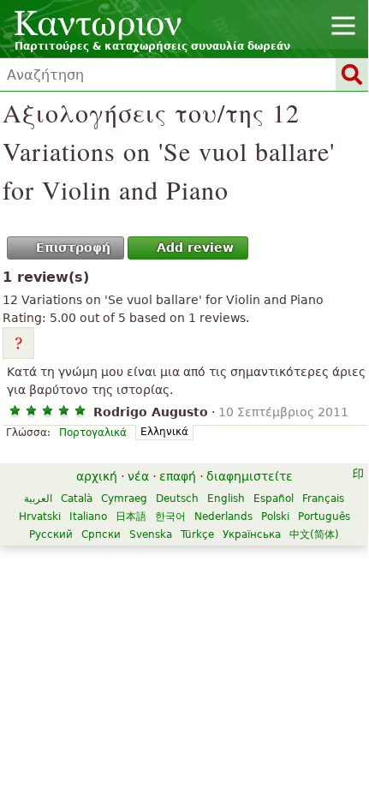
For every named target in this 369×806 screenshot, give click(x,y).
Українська (252, 534)
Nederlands (223, 516)
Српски (101, 534)
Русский (51, 534)
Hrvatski (40, 516)
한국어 (170, 516)
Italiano (88, 516)
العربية (38, 498)
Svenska (150, 534)
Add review (195, 247)
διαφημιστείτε (249, 476)
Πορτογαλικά (93, 433)
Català (76, 498)
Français (323, 498)
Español (273, 498)
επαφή (177, 476)
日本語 (131, 516)
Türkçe (197, 534)
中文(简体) (314, 534)
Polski (275, 516)
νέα (138, 476)
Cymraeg (124, 498)
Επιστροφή (73, 247)
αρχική (96, 476)
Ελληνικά (164, 432)
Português (324, 516)
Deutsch (177, 498)
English (226, 498)
